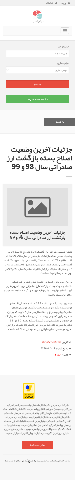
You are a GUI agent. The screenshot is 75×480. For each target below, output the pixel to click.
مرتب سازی (63, 63)
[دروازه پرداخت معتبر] (37, 391)
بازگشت (60, 121)
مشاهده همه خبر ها (38, 99)
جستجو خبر (63, 47)
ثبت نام (49, 3)
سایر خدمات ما (37, 444)
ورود (63, 3)
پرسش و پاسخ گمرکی (32, 460)
